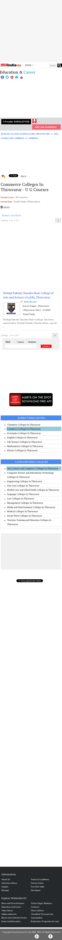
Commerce (33, 138)
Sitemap (5, 890)
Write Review (30, 301)
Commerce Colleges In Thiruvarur (24, 428)
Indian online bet (9, 914)
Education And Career (11, 906)
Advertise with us (9, 883)
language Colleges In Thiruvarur (23, 494)
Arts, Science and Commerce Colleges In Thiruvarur (32, 468)
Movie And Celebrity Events (14, 917)
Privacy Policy (37, 883)
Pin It (23, 176)
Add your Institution (46, 126)
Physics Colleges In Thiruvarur (22, 450)
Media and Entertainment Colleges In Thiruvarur (31, 507)
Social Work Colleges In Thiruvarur (24, 515)
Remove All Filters (11, 215)
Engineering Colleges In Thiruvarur (24, 481)
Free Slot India (37, 886)
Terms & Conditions (40, 879)
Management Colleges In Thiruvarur (25, 502)
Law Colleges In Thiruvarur (20, 498)
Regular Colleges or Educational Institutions (25, 134)
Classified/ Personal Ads (42, 914)
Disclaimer (36, 890)
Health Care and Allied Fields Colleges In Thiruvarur (33, 489)
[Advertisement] (31, 31)
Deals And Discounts (10, 921)
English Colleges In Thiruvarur (22, 437)
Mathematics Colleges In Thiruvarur (25, 446)
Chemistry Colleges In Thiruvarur (23, 424)
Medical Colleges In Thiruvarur (22, 511)
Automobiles (37, 917)
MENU (6, 207)
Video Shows (7, 910)
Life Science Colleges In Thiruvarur (24, 441)
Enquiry (4, 886)
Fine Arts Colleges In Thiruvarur (23, 485)
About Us (5, 879)
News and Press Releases (12, 903)
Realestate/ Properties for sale (45, 921)
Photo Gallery (37, 910)
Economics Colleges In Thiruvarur (24, 433)
